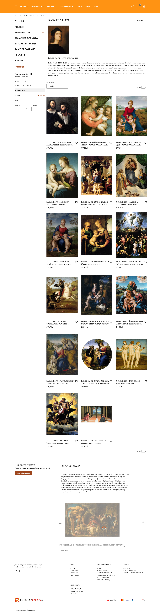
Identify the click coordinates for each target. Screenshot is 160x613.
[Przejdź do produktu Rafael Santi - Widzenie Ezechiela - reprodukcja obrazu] (62, 414)
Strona (139, 87)
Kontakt (99, 568)
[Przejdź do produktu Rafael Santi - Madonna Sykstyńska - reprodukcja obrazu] (131, 175)
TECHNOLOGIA (75, 575)
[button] (16, 6)
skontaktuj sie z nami (34, 567)
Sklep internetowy (24, 610)
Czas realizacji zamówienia (106, 575)
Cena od (17, 105)
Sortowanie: (50, 82)
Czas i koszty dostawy (104, 573)
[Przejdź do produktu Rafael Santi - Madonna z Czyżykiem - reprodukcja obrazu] (62, 235)
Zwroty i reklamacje (104, 580)
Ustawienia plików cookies (132, 573)
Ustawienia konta (77, 591)
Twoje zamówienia (77, 589)
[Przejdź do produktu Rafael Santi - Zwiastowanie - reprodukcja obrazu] (96, 414)
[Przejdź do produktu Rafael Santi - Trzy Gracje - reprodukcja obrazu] (131, 354)
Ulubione (74, 594)
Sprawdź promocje (23, 473)
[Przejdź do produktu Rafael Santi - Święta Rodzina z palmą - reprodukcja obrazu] (96, 354)
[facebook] (19, 571)
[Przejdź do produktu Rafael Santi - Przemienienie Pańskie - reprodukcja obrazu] (131, 235)
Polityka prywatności (130, 571)
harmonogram (102, 571)
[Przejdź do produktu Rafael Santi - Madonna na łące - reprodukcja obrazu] (131, 116)
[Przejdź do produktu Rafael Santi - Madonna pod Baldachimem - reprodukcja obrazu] (96, 175)
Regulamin (126, 568)
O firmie (73, 568)
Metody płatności (103, 577)
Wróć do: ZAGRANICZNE (24, 86)
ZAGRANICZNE (30, 16)
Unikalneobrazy (19, 16)
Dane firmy (74, 571)
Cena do (34, 105)
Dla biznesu (74, 573)
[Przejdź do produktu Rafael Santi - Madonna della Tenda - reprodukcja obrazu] (96, 116)
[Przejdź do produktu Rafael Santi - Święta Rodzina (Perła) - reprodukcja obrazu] (96, 295)
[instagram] (16, 571)
